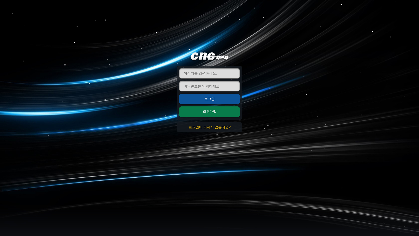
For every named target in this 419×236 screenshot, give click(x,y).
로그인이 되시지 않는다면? (210, 127)
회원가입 (209, 111)
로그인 (209, 99)
